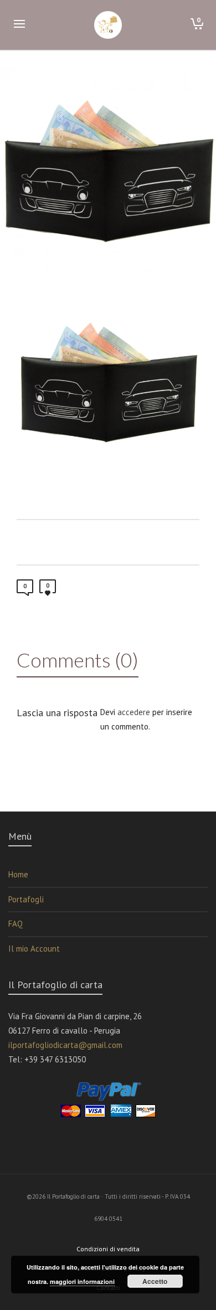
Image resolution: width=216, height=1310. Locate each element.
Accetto (154, 1281)
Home (18, 874)
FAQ (15, 923)
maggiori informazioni (82, 1281)
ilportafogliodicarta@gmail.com (65, 1045)
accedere (133, 712)
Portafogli (26, 899)
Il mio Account (34, 948)
